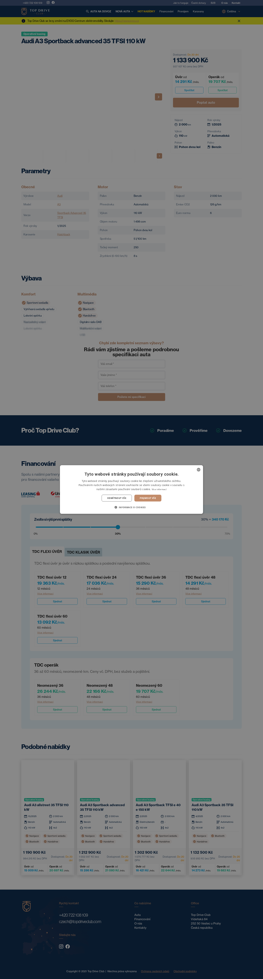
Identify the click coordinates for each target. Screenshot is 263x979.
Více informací (159, 489)
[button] (131, 507)
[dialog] (131, 489)
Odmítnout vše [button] (116, 498)
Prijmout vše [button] (148, 498)
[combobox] (198, 469)
